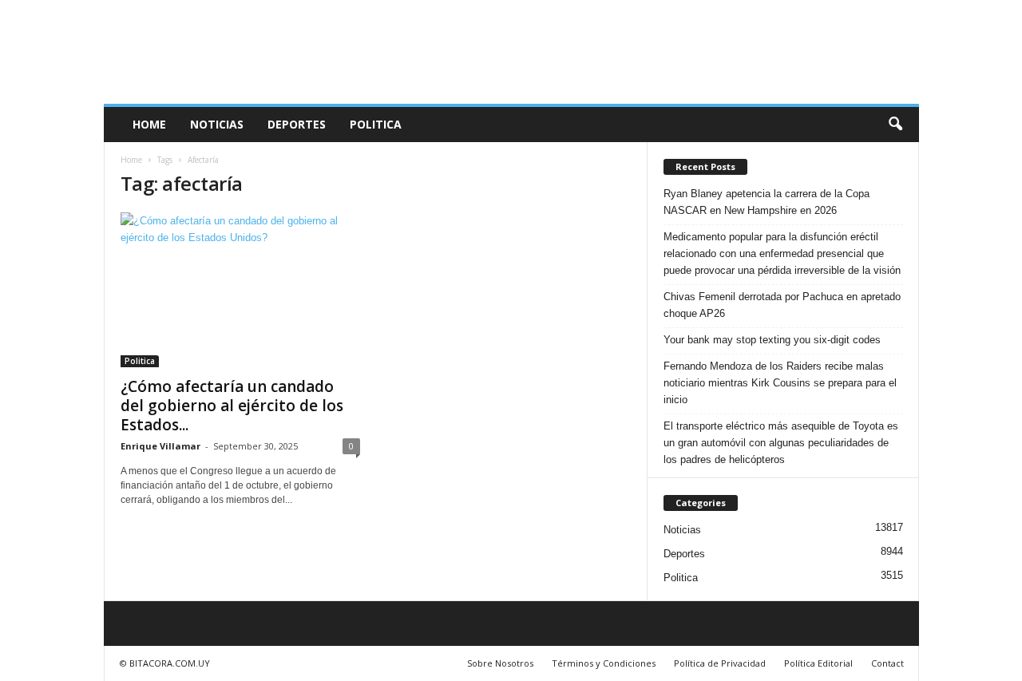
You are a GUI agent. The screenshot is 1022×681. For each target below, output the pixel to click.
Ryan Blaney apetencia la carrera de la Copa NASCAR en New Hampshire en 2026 (766, 202)
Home (149, 124)
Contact (887, 663)
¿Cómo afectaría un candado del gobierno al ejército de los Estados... (232, 405)
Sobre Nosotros (500, 663)
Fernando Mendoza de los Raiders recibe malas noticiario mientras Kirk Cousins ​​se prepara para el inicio (780, 383)
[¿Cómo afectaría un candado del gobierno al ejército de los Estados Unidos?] (240, 289)
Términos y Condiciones (604, 663)
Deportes (296, 124)
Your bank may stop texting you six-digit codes (772, 340)
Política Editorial (818, 663)
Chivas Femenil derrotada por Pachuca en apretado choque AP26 (782, 305)
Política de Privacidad (720, 663)
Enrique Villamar (160, 446)
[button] (895, 124)
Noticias (217, 124)
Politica (376, 124)
